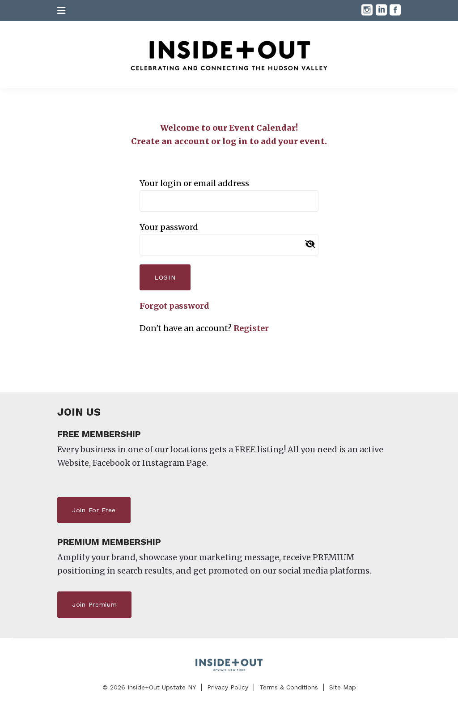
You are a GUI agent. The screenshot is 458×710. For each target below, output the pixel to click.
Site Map (342, 687)
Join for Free (94, 510)
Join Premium (94, 604)
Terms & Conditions (288, 687)
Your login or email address (194, 183)
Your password (169, 227)
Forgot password (174, 306)
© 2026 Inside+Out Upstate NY (149, 687)
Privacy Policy (227, 687)
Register (251, 328)
